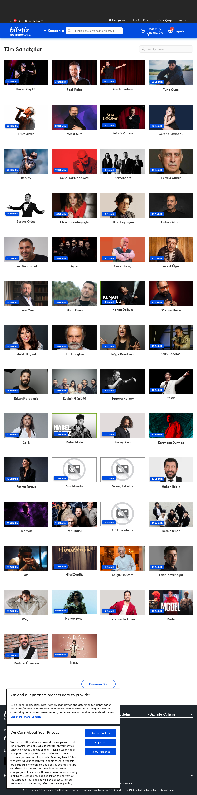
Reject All (100, 742)
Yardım (183, 20)
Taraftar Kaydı (141, 20)
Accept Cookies (100, 733)
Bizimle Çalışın (164, 20)
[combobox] (97, 31)
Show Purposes (101, 751)
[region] (63, 738)
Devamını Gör (98, 684)
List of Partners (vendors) (26, 717)
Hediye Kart (119, 20)
